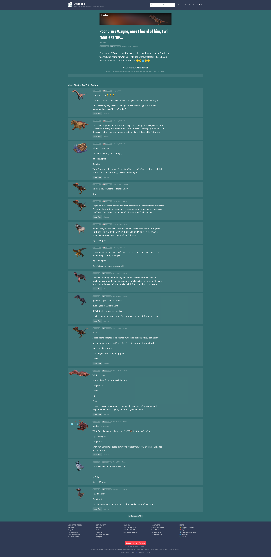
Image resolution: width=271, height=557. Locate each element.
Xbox (138, 549)
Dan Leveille (155, 549)
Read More (97, 114)
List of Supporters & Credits (135, 546)
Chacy (148, 552)
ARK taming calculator (107, 549)
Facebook (99, 532)
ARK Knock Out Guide (131, 530)
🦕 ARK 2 (182, 537)
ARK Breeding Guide (130, 532)
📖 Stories (115, 46)
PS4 (142, 549)
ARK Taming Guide (130, 527)
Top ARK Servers (157, 530)
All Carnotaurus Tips (135, 516)
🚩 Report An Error (185, 530)
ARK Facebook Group (103, 534)
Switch (146, 549)
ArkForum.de (158, 534)
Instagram (99, 537)
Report (135, 46)
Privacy (177, 549)
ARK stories (142, 68)
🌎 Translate (183, 534)
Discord (98, 527)
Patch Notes (74, 532)
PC (135, 549)
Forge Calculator (73, 530)
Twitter (98, 530)
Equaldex (141, 552)
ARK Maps (71, 527)
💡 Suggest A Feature (186, 527)
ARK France (157, 532)
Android (130, 71)
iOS (124, 71)
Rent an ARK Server (157, 527)
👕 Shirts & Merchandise (187, 532)
